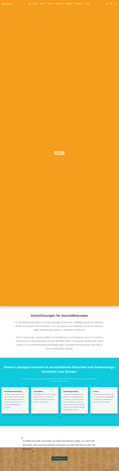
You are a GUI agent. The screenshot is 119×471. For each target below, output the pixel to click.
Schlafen (35, 4)
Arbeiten (50, 4)
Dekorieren (68, 4)
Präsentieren (78, 4)
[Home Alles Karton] (9, 3)
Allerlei (87, 4)
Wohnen (42, 4)
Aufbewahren (59, 4)
